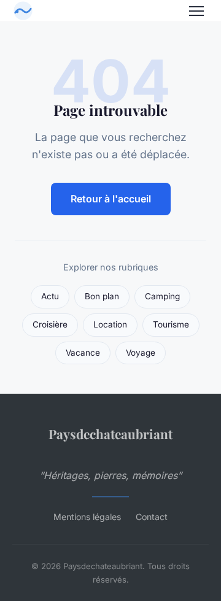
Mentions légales (87, 516)
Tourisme (171, 324)
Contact (152, 516)
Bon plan (102, 296)
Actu (50, 296)
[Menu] (196, 11)
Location (110, 324)
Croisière (50, 324)
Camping (162, 296)
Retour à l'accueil (111, 199)
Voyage (140, 353)
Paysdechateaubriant (110, 433)
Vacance (83, 353)
